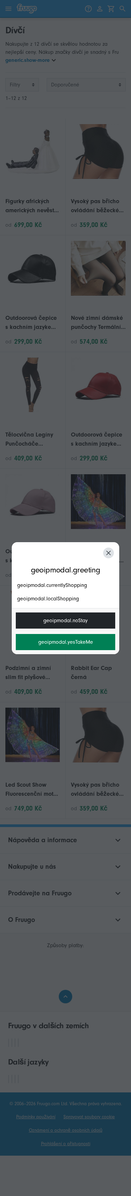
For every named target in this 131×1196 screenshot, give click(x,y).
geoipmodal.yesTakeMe (65, 642)
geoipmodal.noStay (65, 621)
